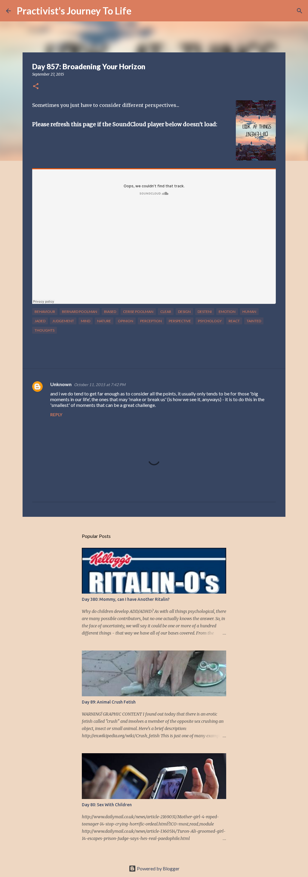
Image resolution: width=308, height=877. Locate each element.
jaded (40, 321)
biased (110, 311)
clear (165, 311)
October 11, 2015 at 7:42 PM (99, 384)
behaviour (45, 311)
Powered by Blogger (158, 868)
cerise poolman (138, 311)
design (184, 311)
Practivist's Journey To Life (74, 11)
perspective (180, 321)
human (249, 311)
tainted (254, 321)
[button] (35, 87)
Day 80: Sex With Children (107, 804)
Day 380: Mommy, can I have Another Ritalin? (126, 599)
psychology (210, 321)
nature (104, 321)
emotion (227, 311)
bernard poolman (79, 311)
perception (151, 321)
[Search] (139, 11)
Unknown (61, 384)
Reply (56, 414)
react (234, 321)
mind (85, 321)
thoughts (44, 330)
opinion (125, 321)
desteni (205, 311)
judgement (63, 321)
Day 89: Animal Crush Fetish (109, 702)
